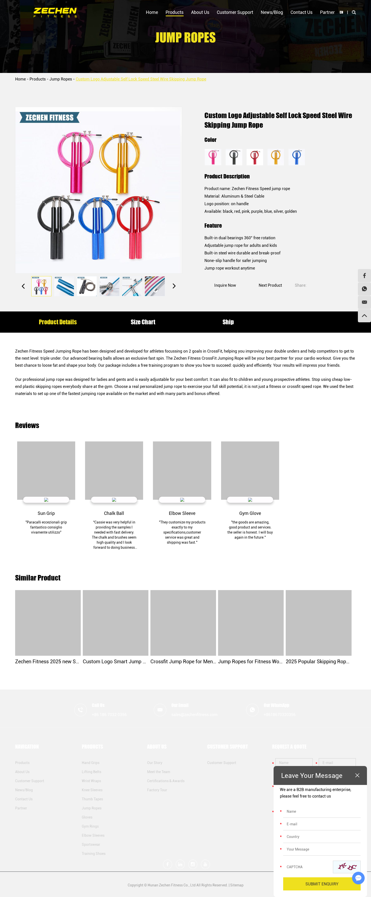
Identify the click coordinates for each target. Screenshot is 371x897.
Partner (327, 12)
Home (152, 12)
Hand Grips (90, 763)
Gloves (87, 817)
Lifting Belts (91, 772)
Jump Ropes (60, 79)
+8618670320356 (280, 714)
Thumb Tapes (92, 799)
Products (174, 12)
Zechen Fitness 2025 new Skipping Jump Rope (66, 661)
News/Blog (272, 12)
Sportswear (91, 844)
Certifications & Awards (165, 781)
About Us (200, 12)
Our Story (154, 763)
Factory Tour (157, 790)
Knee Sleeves (92, 790)
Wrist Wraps (91, 781)
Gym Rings (90, 826)
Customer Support (235, 12)
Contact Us (301, 12)
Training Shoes (93, 854)
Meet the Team (158, 772)
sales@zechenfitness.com (194, 714)
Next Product (270, 285)
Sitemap (237, 885)
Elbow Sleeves (93, 835)
